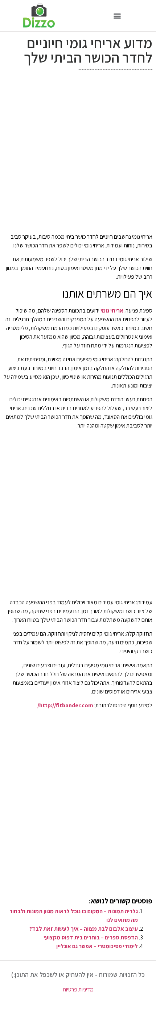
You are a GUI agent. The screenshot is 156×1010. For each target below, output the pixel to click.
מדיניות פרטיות (78, 989)
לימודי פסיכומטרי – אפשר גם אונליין (97, 946)
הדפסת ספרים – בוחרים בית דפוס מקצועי (91, 937)
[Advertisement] (78, 153)
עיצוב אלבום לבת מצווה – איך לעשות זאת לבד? (83, 929)
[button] (117, 15)
